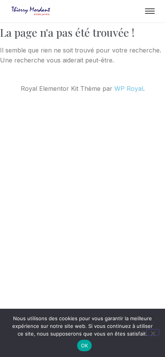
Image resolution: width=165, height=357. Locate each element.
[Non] (152, 332)
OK (84, 345)
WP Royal (128, 88)
